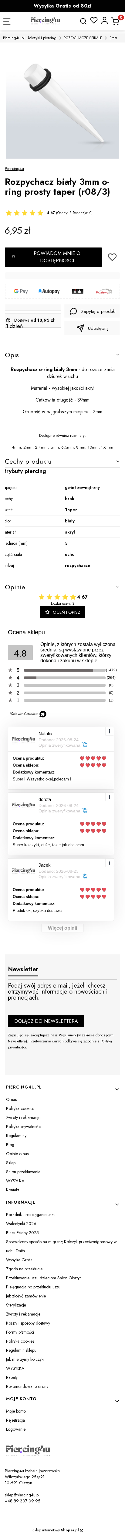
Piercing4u (14, 168)
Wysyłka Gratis (19, 1260)
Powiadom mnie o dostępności (57, 257)
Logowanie (15, 1429)
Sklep (10, 1163)
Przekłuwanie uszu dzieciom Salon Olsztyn (44, 1278)
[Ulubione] (94, 20)
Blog (10, 1145)
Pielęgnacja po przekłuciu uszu (33, 1287)
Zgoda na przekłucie (24, 1269)
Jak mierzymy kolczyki (25, 1359)
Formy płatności (20, 1332)
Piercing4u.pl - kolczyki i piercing (29, 38)
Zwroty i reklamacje (23, 1117)
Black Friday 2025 (22, 1233)
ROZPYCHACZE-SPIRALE (83, 38)
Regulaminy (16, 1136)
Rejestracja (15, 1420)
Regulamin (67, 1035)
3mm (113, 38)
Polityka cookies (20, 1108)
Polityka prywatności (24, 1127)
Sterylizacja (16, 1305)
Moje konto (16, 1411)
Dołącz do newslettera (46, 1021)
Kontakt (12, 1190)
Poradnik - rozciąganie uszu (31, 1215)
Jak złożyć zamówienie (26, 1296)
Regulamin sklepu (21, 1350)
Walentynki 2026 (21, 1224)
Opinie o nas (17, 1154)
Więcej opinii (62, 928)
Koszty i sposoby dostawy (28, 1323)
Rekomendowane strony (27, 1386)
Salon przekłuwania (23, 1172)
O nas (11, 1099)
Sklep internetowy (55, 1530)
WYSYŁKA (15, 1181)
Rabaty (12, 1377)
